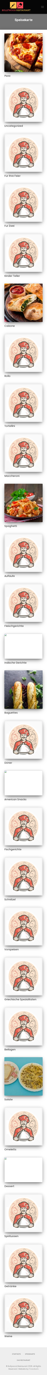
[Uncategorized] (23, 103)
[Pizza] (23, 52)
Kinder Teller (12, 276)
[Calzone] (23, 303)
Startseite (16, 1354)
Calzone (9, 326)
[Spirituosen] (23, 1213)
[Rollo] (23, 353)
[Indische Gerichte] (23, 646)
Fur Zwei (9, 226)
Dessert (9, 1186)
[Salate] (23, 1076)
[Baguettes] (23, 689)
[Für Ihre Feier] (23, 153)
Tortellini (9, 426)
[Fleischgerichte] (23, 603)
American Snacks (15, 799)
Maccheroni (11, 476)
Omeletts (10, 1149)
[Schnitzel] (23, 876)
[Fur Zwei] (23, 203)
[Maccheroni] (23, 453)
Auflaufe (9, 576)
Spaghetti (10, 526)
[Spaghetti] (23, 503)
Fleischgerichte (14, 626)
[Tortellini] (23, 403)
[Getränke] (23, 1263)
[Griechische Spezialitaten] (23, 976)
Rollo (7, 376)
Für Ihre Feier (12, 176)
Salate (8, 1099)
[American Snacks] (23, 782)
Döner (8, 763)
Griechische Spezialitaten (20, 999)
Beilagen (10, 1049)
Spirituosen (11, 1236)
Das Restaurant (23, 1360)
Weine (8, 1336)
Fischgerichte (12, 849)
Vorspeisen (11, 949)
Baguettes (11, 712)
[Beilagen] (23, 1026)
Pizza (7, 76)
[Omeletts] (23, 1126)
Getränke (10, 1286)
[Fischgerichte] (23, 826)
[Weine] (23, 1313)
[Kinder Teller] (23, 253)
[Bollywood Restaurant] (17, 7)
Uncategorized (13, 126)
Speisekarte (30, 1354)
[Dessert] (23, 1169)
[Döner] (23, 739)
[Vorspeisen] (23, 926)
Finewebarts (34, 1369)
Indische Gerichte (15, 662)
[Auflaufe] (23, 553)
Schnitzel (10, 899)
